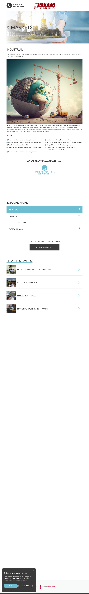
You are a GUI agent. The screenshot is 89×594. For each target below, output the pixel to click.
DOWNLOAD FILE (45, 247)
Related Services (19, 261)
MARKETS (22, 27)
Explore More (17, 202)
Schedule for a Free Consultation (43, 173)
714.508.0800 (18, 6)
